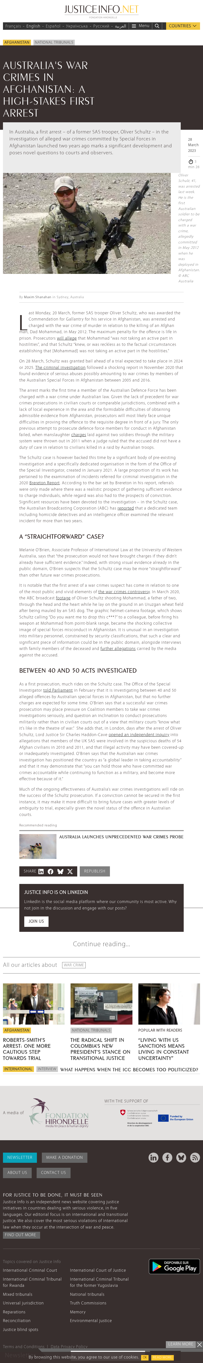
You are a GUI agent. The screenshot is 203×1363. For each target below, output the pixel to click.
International (18, 1069)
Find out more (20, 1235)
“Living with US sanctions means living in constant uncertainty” (163, 1048)
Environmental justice (91, 1321)
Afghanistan (16, 43)
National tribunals (54, 43)
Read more (162, 1358)
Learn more (180, 1344)
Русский (101, 26)
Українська (77, 26)
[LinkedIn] (153, 1158)
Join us (36, 921)
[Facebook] (167, 1158)
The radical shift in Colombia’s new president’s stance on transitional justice (100, 1048)
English (33, 26)
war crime (74, 965)
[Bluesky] (181, 1158)
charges (78, 435)
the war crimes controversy (124, 592)
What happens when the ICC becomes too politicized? (129, 1069)
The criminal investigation (60, 368)
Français (13, 26)
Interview (47, 1069)
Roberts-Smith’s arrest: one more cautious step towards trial (27, 1048)
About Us (17, 1173)
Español (53, 26)
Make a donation (64, 1158)
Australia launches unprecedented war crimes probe (121, 836)
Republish (94, 871)
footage (63, 598)
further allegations (118, 649)
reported (126, 508)
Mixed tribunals (17, 1295)
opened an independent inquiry (139, 735)
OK (145, 1358)
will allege (67, 338)
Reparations (14, 1312)
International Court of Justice (98, 1270)
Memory (78, 1312)
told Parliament (58, 690)
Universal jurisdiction (23, 1303)
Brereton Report (44, 483)
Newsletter (19, 1158)
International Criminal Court (30, 1270)
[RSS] (195, 1158)
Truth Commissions (88, 1303)
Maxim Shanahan (37, 297)
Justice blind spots (20, 1330)
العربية (120, 26)
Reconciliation (17, 1321)
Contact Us (53, 1173)
